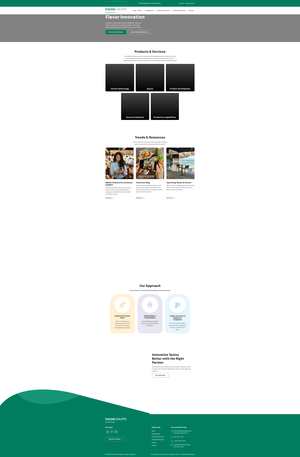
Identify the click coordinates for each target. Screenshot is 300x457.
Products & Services (163, 10)
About (140, 10)
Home (134, 10)
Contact (191, 10)
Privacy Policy (155, 454)
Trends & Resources (179, 10)
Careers (154, 442)
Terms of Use (165, 454)
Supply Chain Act (175, 454)
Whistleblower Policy (188, 454)
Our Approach (149, 10)
